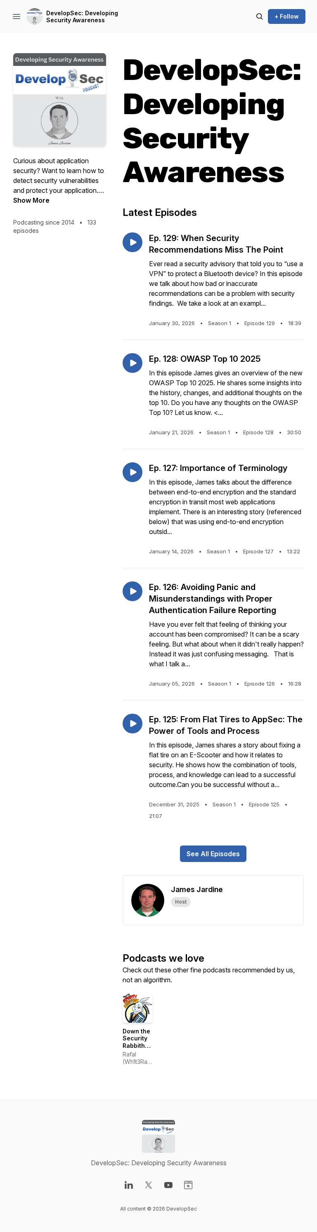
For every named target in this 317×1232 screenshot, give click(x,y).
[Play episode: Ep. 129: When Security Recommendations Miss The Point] (132, 242)
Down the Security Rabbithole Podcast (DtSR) (138, 1045)
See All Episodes (213, 854)
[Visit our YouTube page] (168, 1185)
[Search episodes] (259, 16)
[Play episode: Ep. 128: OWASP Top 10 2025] (132, 363)
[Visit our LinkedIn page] (129, 1185)
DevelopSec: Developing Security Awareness (82, 16)
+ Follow (286, 16)
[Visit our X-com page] (148, 1185)
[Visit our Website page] (188, 1185)
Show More (31, 200)
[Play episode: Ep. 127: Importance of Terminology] (132, 472)
